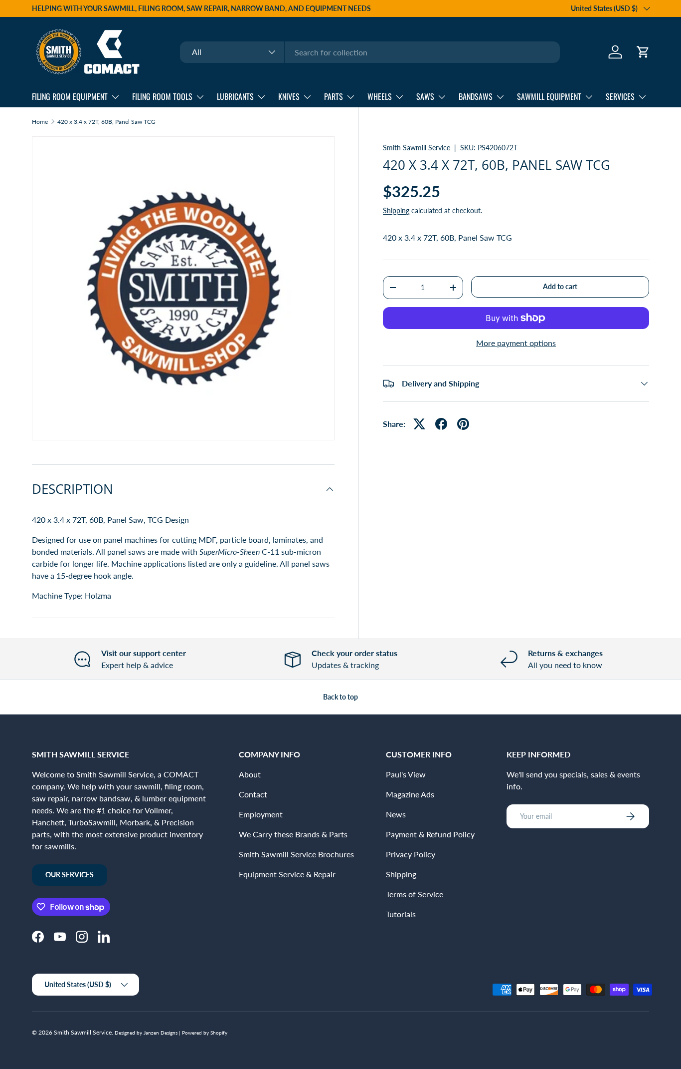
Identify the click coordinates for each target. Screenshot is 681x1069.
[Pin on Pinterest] (463, 424)
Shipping (396, 210)
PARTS (333, 96)
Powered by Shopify (204, 1033)
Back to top (340, 697)
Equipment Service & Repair (287, 874)
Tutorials (401, 914)
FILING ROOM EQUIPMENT (70, 96)
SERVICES (620, 96)
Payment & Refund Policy (430, 834)
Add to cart (560, 286)
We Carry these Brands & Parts (293, 834)
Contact (253, 794)
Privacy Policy (410, 854)
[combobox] (370, 52)
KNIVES (289, 96)
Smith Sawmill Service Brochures (296, 854)
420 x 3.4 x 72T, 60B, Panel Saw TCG (106, 122)
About (250, 774)
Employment (261, 814)
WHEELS (379, 96)
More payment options (516, 343)
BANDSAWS (476, 96)
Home (40, 122)
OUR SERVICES (69, 874)
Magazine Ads (410, 794)
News (396, 814)
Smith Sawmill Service (416, 147)
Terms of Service (414, 894)
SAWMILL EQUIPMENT (549, 96)
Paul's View (406, 774)
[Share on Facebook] (441, 424)
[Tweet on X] (419, 424)
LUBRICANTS (235, 96)
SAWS (425, 96)
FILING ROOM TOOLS (162, 96)
